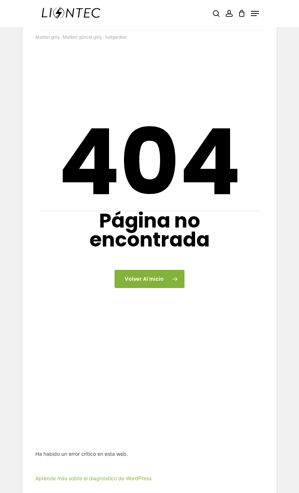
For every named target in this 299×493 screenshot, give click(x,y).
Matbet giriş (47, 37)
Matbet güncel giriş (82, 37)
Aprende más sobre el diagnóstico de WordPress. (94, 478)
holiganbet (116, 37)
